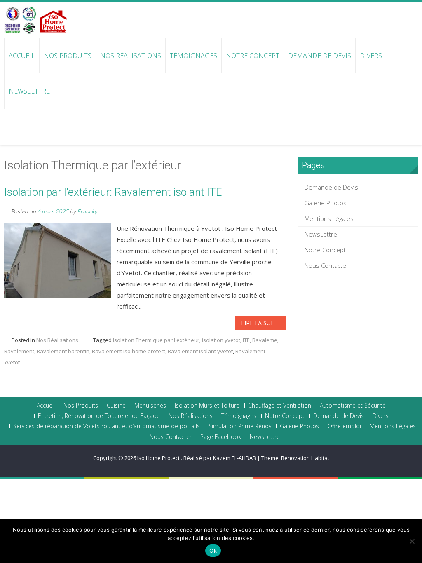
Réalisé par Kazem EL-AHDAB (219, 458)
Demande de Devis (319, 55)
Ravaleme (264, 340)
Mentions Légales (329, 218)
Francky (87, 211)
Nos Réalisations (130, 55)
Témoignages (193, 55)
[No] (412, 541)
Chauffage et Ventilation (279, 405)
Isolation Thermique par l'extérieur (156, 340)
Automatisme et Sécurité (353, 405)
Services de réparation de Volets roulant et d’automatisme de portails (106, 426)
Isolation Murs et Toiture (207, 405)
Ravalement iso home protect (128, 351)
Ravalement (19, 351)
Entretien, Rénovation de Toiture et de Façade (99, 416)
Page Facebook (220, 437)
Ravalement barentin (63, 351)
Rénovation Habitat (305, 458)
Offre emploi (344, 426)
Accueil (22, 55)
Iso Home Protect (159, 458)
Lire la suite (260, 323)
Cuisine (116, 405)
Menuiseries (150, 405)
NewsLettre (29, 91)
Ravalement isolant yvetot (200, 351)
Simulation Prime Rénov (240, 426)
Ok (213, 550)
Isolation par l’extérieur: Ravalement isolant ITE (113, 192)
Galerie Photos (326, 203)
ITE (246, 340)
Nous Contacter (327, 265)
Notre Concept (252, 55)
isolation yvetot (221, 340)
